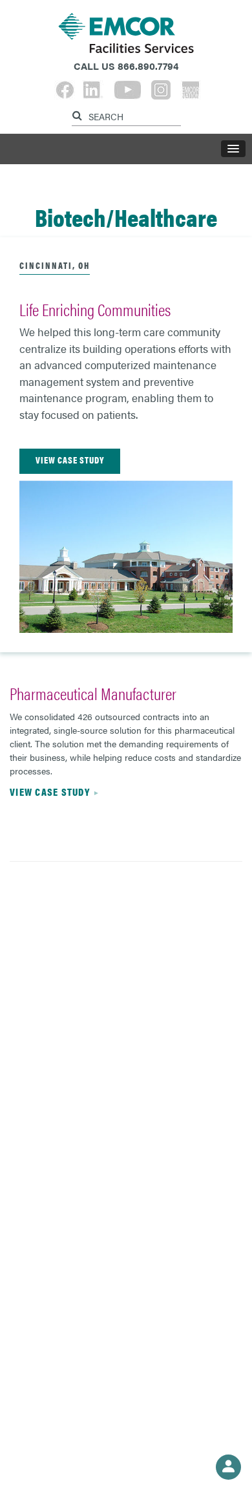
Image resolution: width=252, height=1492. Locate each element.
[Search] (79, 113)
